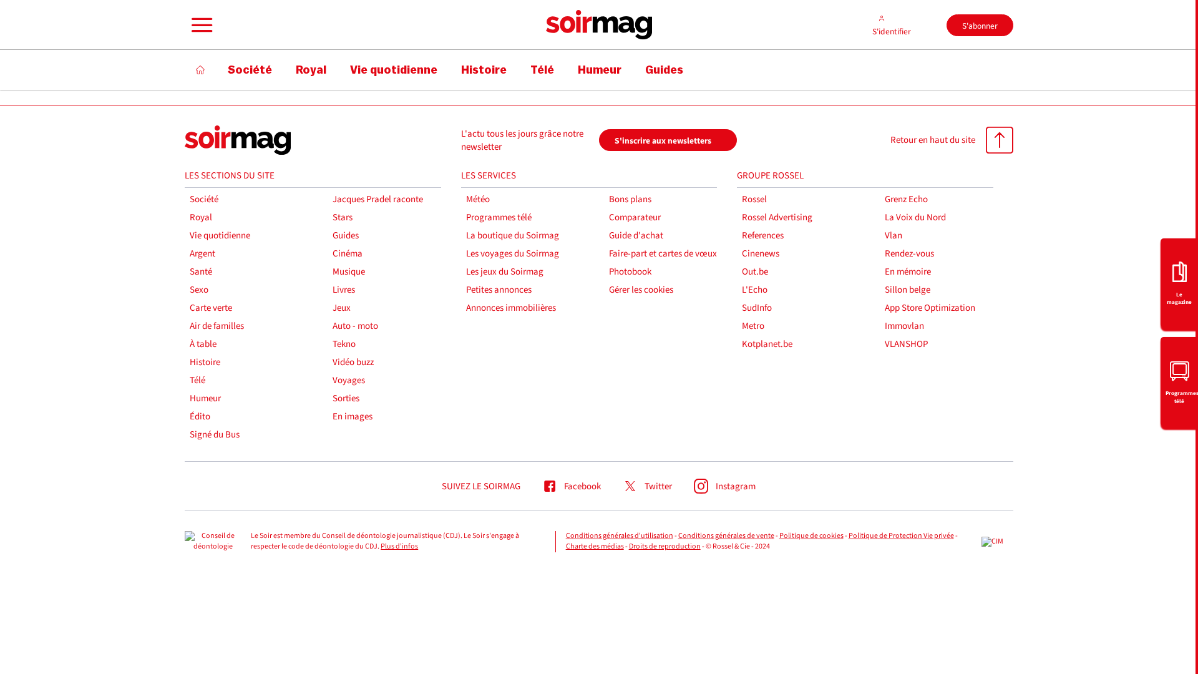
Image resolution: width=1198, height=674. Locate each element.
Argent (202, 253)
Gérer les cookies (641, 289)
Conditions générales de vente (726, 535)
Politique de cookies (811, 535)
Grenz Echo (906, 199)
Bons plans (630, 199)
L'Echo (754, 289)
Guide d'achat (636, 235)
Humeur (205, 398)
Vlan (893, 235)
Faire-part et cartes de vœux (663, 253)
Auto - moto (355, 326)
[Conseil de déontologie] (213, 541)
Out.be (755, 271)
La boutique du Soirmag (512, 235)
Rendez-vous (909, 253)
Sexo (199, 289)
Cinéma (348, 253)
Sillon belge (907, 289)
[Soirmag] (599, 25)
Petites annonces (499, 289)
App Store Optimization (930, 308)
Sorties (346, 398)
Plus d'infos (399, 546)
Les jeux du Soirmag (504, 271)
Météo (478, 199)
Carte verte (211, 308)
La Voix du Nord (915, 217)
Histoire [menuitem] (484, 70)
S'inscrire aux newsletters (663, 141)
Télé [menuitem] (542, 70)
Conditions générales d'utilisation (619, 535)
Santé (201, 271)
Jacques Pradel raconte (378, 199)
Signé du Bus (215, 434)
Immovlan (904, 326)
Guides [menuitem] (664, 70)
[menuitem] (1179, 282)
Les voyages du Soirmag (512, 253)
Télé (197, 380)
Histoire (205, 362)
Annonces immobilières (511, 308)
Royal (201, 217)
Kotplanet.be (767, 344)
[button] (200, 25)
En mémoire (908, 271)
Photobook (630, 271)
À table (203, 344)
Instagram (736, 486)
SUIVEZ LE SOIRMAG (481, 486)
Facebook (582, 486)
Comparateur (635, 217)
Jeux (342, 308)
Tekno (344, 344)
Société (204, 199)
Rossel (754, 199)
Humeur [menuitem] (599, 70)
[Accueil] (200, 70)
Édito (200, 416)
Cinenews (760, 253)
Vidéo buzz (353, 362)
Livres (344, 289)
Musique (349, 271)
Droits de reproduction (665, 546)
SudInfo (757, 308)
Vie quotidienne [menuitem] (393, 70)
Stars (343, 217)
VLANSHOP (906, 344)
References (763, 235)
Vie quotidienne (220, 235)
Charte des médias (595, 546)
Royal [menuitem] (311, 70)
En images (353, 416)
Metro (753, 326)
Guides (346, 235)
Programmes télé (499, 217)
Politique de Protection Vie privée (901, 535)
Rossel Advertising (777, 217)
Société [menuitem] (250, 70)
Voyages (349, 380)
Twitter (658, 486)
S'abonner (980, 26)
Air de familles (217, 326)
